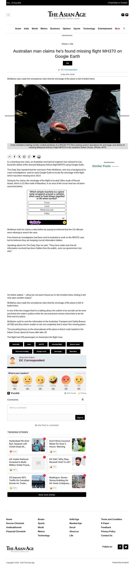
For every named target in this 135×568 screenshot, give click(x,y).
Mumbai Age (75, 523)
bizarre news (75, 344)
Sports (77, 29)
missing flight (57, 344)
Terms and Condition (111, 519)
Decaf (72, 527)
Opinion (67, 29)
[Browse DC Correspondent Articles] (12, 360)
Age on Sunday (120, 3)
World (35, 29)
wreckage (58, 351)
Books (41, 519)
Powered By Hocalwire (120, 563)
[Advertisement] (46, 273)
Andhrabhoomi (13, 527)
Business (55, 29)
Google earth (42, 351)
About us (74, 531)
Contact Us (106, 535)
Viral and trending (22, 351)
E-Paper (105, 523)
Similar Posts (101, 166)
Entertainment (105, 29)
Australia (16, 344)
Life (67, 63)
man (29, 344)
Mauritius (73, 351)
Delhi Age (74, 519)
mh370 (41, 344)
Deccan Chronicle (15, 523)
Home (18, 29)
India (26, 29)
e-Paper (111, 3)
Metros (44, 29)
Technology (89, 29)
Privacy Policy (108, 531)
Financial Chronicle (16, 531)
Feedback (106, 527)
